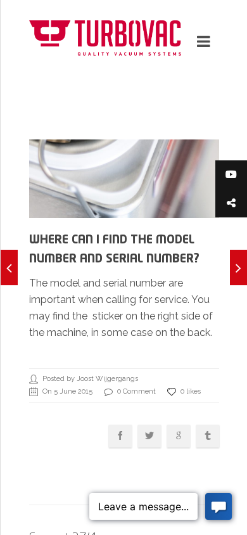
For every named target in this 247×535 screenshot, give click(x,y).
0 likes (190, 391)
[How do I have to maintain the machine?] (9, 267)
